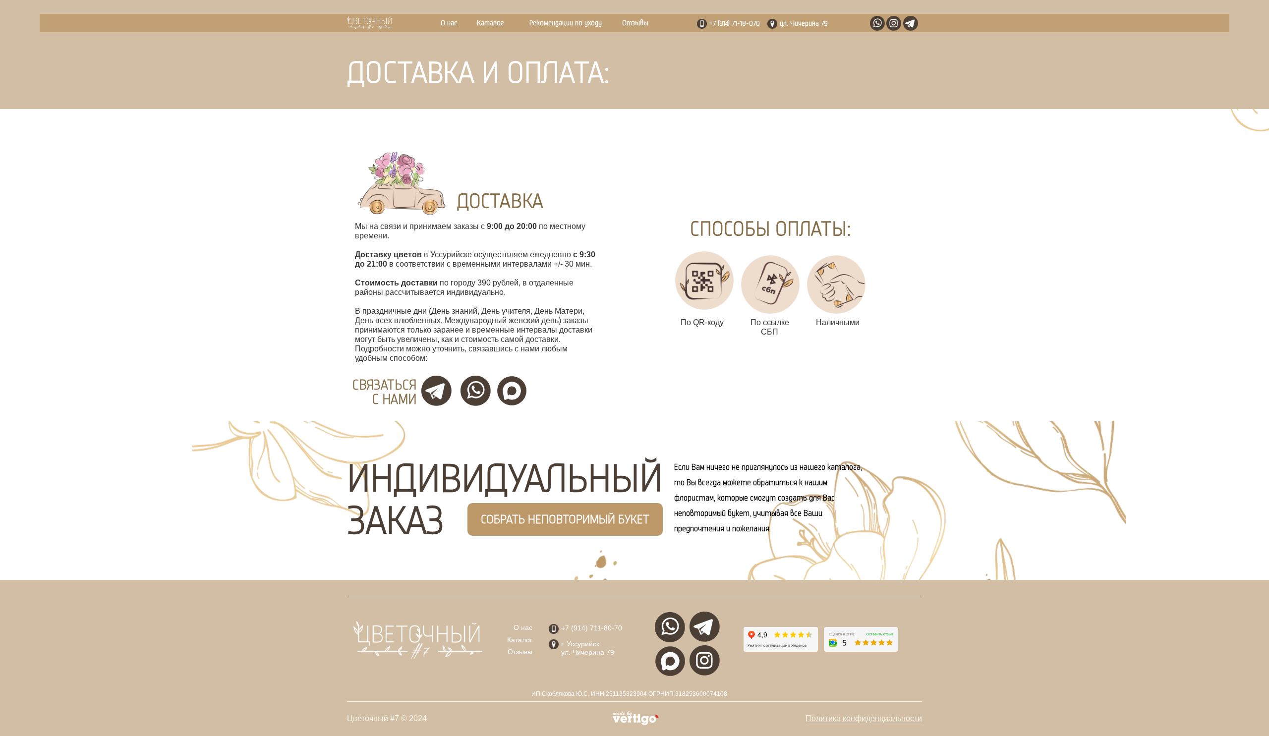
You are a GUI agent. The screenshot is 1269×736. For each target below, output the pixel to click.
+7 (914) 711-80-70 (591, 628)
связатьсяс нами (384, 392)
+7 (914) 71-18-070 (734, 23)
